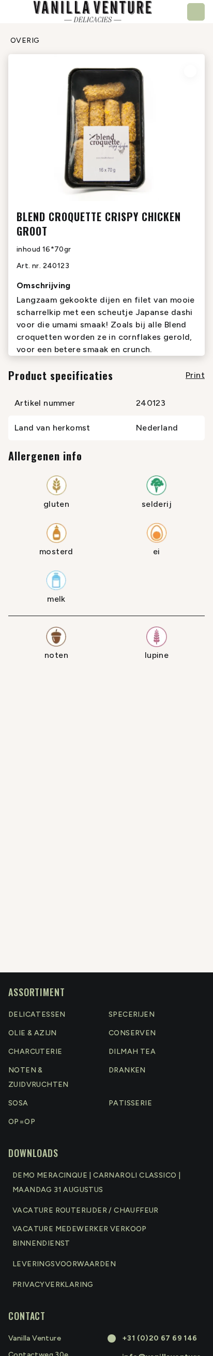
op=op (21, 1121)
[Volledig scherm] (190, 71)
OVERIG (24, 40)
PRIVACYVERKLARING (53, 1284)
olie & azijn (32, 1033)
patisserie (130, 1103)
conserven (132, 1033)
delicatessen (37, 1014)
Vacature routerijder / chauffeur (85, 1210)
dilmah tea (132, 1051)
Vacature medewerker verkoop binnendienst (79, 1236)
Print (195, 375)
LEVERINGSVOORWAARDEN (64, 1264)
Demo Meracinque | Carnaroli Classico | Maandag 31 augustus (96, 1182)
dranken (127, 1070)
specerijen (132, 1014)
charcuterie (35, 1051)
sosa (18, 1103)
